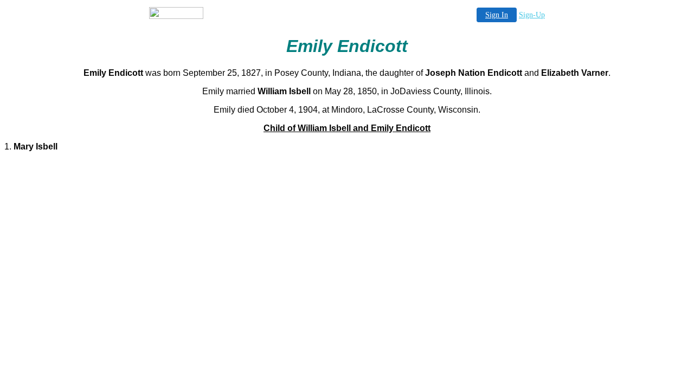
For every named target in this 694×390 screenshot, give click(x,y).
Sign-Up (532, 15)
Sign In (496, 15)
